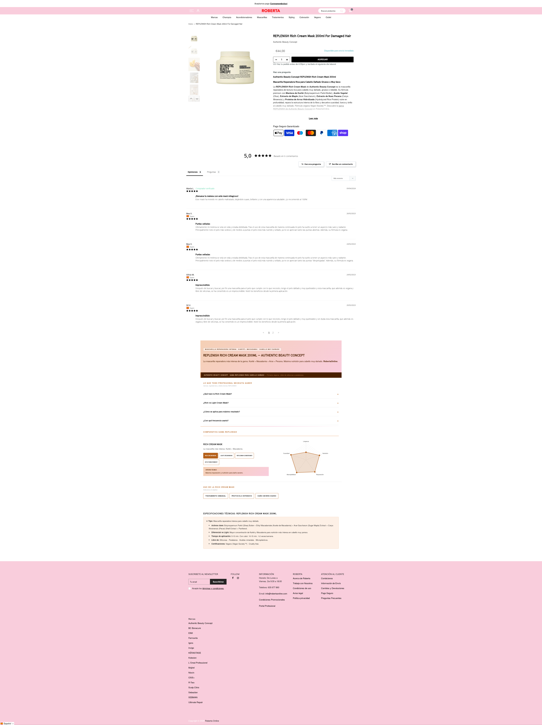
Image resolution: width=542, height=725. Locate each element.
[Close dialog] (290, 337)
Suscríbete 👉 (271, 378)
